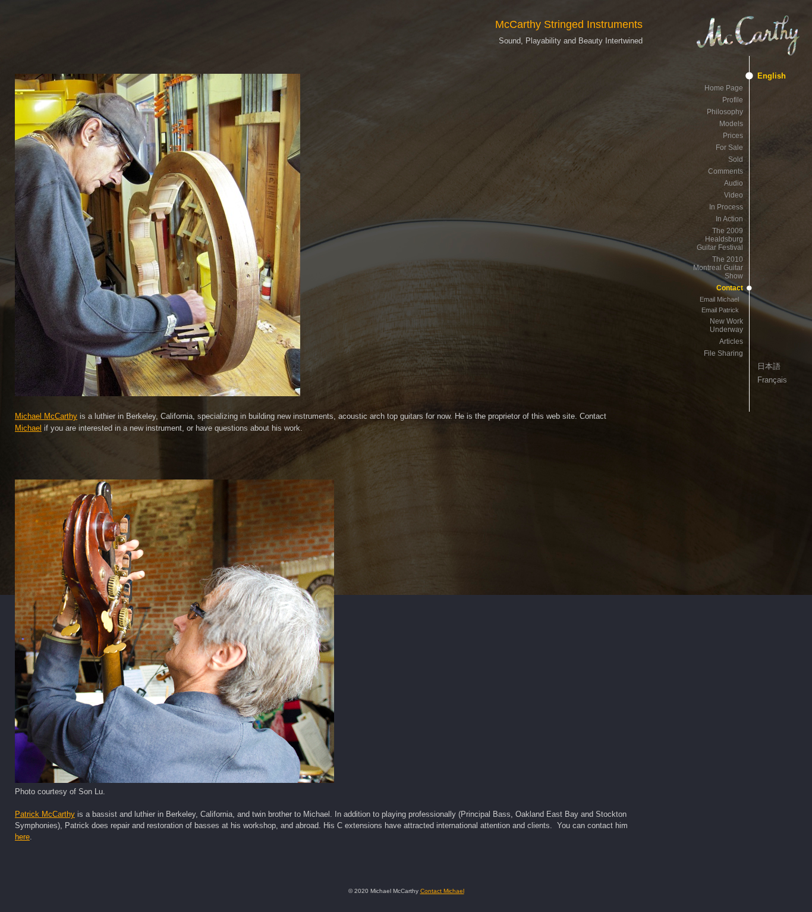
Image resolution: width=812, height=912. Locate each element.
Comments (725, 171)
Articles (731, 341)
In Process (726, 207)
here (22, 836)
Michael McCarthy (46, 416)
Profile (732, 100)
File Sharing (723, 353)
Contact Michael (442, 891)
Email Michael (719, 299)
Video (733, 195)
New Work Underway (726, 325)
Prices (733, 135)
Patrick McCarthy (45, 814)
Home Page (723, 88)
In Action (729, 219)
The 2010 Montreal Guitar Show (718, 267)
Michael (28, 428)
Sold (735, 159)
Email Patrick (720, 310)
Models (731, 124)
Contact (729, 288)
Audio (733, 183)
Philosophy (725, 112)
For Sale (729, 147)
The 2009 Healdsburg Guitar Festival (720, 239)
